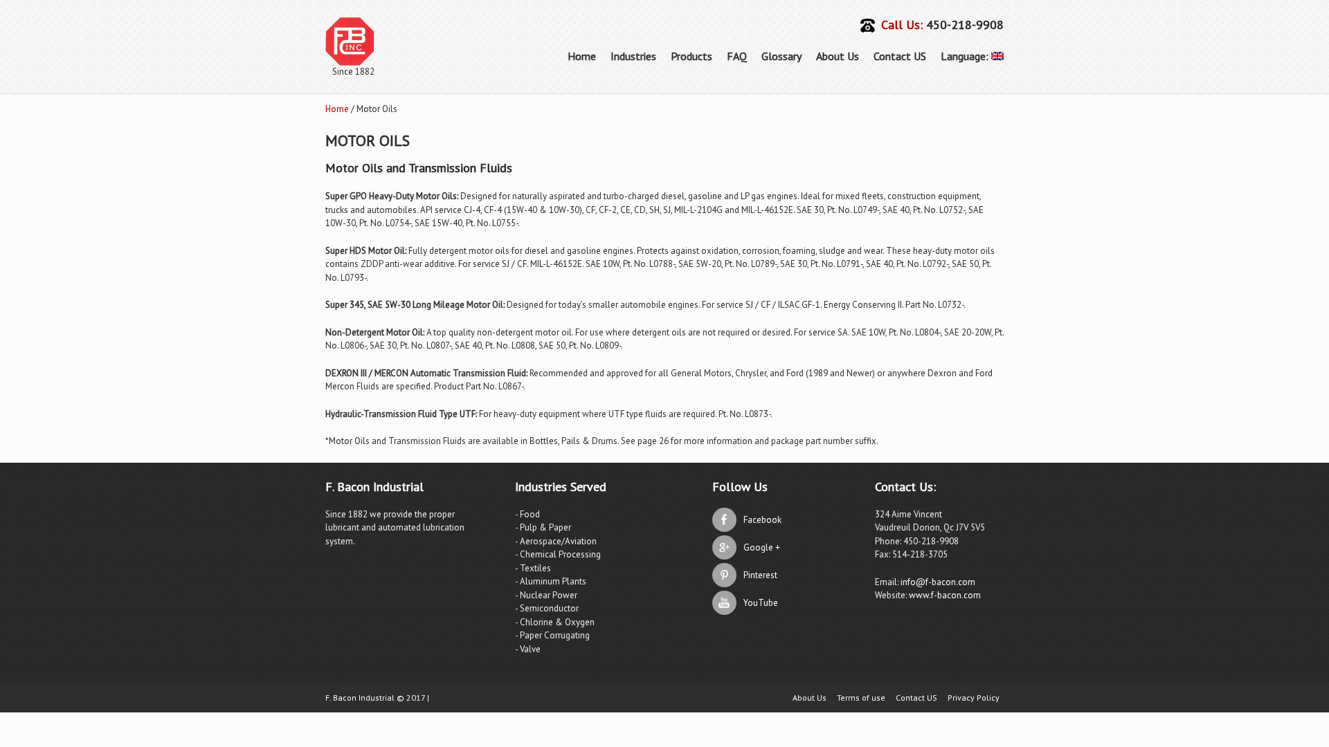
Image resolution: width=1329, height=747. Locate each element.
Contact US (900, 56)
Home (582, 56)
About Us (837, 56)
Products (691, 56)
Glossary (781, 56)
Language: (966, 56)
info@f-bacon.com (938, 582)
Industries (633, 56)
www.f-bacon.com (945, 595)
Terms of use (861, 698)
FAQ (737, 56)
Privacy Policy (974, 698)
